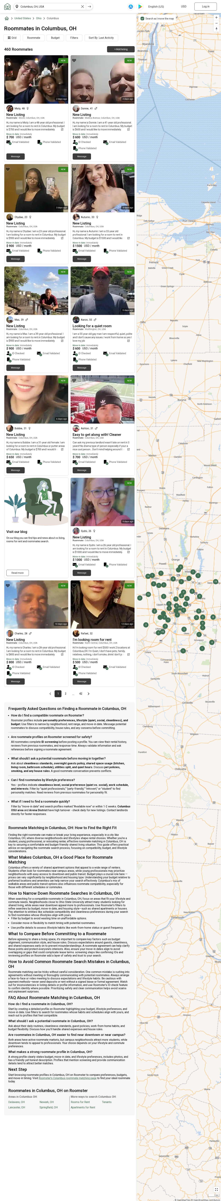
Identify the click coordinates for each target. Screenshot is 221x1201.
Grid (14, 37)
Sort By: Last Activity (101, 37)
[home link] (7, 6)
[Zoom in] (216, 17)
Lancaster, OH (16, 1107)
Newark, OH (47, 1102)
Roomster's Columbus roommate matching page (68, 1078)
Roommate (33, 37)
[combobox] (50, 6)
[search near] (16, 6)
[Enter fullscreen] (216, 1189)
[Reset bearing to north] (216, 29)
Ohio (39, 18)
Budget (55, 37)
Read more (18, 572)
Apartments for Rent (83, 1107)
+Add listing (121, 49)
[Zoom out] (216, 23)
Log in (205, 6)
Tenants (107, 1102)
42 (81, 693)
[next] (89, 6)
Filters (74, 37)
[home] (7, 18)
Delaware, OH (16, 1102)
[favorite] (7, 60)
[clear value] (82, 6)
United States (23, 18)
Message (15, 156)
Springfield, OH (49, 1107)
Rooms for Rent (80, 1102)
